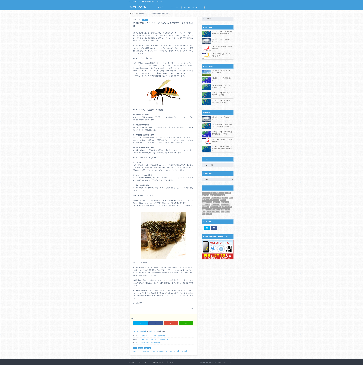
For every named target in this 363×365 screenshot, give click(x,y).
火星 (219, 211)
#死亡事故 (183, 351)
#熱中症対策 (205, 206)
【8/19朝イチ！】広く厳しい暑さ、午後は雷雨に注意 (221, 86)
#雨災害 (204, 209)
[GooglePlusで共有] (171, 323)
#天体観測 (222, 199)
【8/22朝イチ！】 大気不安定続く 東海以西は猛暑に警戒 (222, 133)
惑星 (203, 211)
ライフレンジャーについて (193, 7)
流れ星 (210, 211)
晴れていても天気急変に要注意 (151, 343)
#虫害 (190, 351)
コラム (135, 331)
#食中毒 (210, 209)
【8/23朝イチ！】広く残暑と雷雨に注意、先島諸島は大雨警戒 (222, 32)
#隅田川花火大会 (227, 206)
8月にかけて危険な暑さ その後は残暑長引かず (221, 55)
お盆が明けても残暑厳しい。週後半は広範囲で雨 (222, 72)
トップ (160, 7)
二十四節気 (222, 209)
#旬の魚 (223, 202)
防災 (203, 213)
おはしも (215, 209)
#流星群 (218, 204)
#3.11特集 (209, 193)
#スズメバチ (146, 351)
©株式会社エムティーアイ (225, 362)
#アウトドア (137, 351)
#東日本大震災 (206, 204)
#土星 (230, 197)
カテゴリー (174, 7)
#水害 (212, 204)
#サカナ (212, 195)
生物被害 (143, 331)
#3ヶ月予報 (216, 193)
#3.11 (203, 193)
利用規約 (132, 362)
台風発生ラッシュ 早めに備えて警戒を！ (154, 336)
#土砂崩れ (204, 199)
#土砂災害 (211, 199)
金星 (222, 211)
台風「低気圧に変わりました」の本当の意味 (155, 339)
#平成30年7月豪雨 (207, 202)
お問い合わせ (169, 362)
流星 (215, 211)
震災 (210, 213)
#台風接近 (225, 197)
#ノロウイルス (206, 197)
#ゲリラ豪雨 (205, 195)
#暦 (228, 202)
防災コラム (152, 331)
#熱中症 (228, 204)
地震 (228, 209)
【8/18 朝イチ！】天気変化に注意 (221, 79)
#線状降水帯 (213, 206)
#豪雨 (219, 206)
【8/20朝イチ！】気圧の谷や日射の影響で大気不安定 (222, 94)
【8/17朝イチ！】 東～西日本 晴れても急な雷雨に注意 (221, 101)
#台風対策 (218, 197)
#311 (222, 193)
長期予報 (227, 211)
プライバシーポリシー (144, 362)
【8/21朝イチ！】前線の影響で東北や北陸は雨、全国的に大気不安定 (222, 148)
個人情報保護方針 (158, 362)
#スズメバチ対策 (173, 351)
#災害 (222, 204)
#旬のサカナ (216, 202)
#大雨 (217, 199)
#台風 (212, 197)
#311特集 (227, 193)
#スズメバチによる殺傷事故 (159, 351)
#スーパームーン (220, 195)
